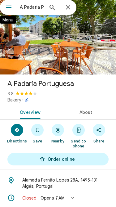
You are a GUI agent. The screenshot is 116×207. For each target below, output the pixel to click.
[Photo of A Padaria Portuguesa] (58, 37)
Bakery (14, 100)
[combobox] (32, 7)
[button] (58, 198)
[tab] (29, 111)
